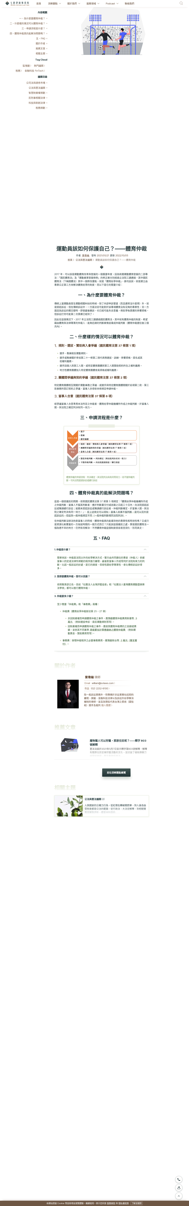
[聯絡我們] (178, 1179)
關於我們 (72, 3)
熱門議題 (38, 65)
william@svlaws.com (103, 683)
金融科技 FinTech (34, 70)
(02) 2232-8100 (99, 688)
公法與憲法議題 (37, 87)
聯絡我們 (129, 3)
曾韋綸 (85, 255)
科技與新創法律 (37, 102)
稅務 (18, 70)
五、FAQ (40, 38)
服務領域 (91, 3)
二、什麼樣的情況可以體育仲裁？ (27, 23)
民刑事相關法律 (37, 97)
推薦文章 (40, 48)
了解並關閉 (136, 1203)
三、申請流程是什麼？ (33, 28)
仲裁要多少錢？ (65, 596)
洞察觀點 (53, 3)
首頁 (38, 3)
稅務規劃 (40, 107)
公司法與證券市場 (35, 82)
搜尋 (181, 3)
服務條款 (111, 1203)
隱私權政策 (123, 1203)
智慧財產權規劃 (37, 92)
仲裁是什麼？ (63, 549)
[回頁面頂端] (178, 1196)
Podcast (110, 3)
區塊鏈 (26, 65)
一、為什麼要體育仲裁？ (32, 18)
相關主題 (40, 53)
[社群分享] (178, 1187)
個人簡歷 (106, 705)
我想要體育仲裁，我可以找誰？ (73, 576)
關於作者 (40, 43)
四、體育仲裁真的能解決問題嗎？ (27, 33)
